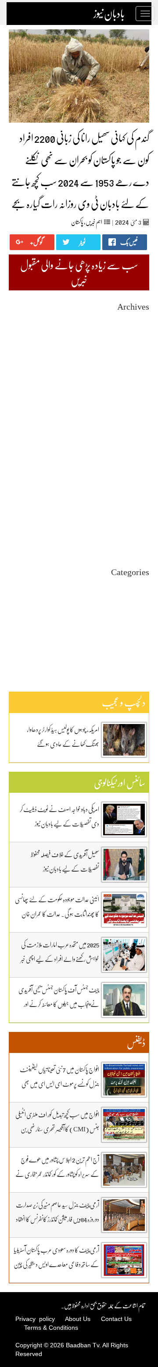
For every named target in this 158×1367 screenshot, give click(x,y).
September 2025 (129, 407)
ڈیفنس (143, 633)
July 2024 (137, 517)
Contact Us (116, 1318)
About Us (77, 1318)
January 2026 (133, 375)
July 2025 (137, 423)
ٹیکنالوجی (142, 617)
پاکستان (77, 222)
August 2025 (134, 415)
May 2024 (137, 533)
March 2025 (135, 454)
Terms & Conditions (51, 1327)
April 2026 (136, 352)
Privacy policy (35, 1318)
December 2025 (130, 383)
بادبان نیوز (109, 13)
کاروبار (144, 641)
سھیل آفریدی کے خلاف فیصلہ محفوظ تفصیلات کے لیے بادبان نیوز (65, 861)
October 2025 (133, 399)
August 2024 (134, 509)
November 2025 (130, 391)
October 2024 (133, 494)
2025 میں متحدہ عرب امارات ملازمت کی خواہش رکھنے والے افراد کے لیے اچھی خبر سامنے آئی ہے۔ (60, 958)
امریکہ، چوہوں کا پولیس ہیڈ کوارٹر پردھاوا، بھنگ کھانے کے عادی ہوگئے (63, 736)
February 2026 (131, 367)
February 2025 (131, 462)
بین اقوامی (139, 601)
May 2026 (137, 344)
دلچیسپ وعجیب (134, 625)
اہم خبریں (94, 222)
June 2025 (137, 431)
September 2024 (129, 502)
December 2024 (130, 478)
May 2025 (137, 438)
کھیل (144, 649)
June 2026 (137, 336)
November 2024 (130, 486)
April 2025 (136, 446)
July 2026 (137, 328)
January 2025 (133, 470)
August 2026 (134, 320)
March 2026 (135, 360)
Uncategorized (131, 586)
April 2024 (136, 541)
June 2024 (137, 525)
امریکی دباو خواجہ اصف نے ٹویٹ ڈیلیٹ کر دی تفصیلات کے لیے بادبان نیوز (59, 816)
